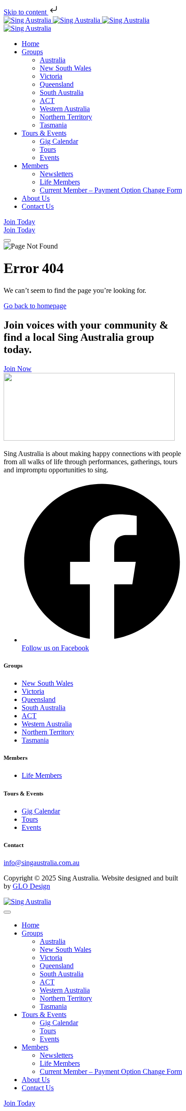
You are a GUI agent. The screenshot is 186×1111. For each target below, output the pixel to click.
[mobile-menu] (7, 240)
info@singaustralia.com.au (41, 862)
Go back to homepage (35, 306)
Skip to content (26, 12)
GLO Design (31, 886)
